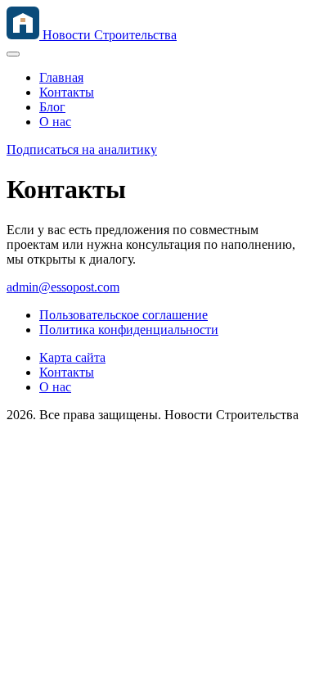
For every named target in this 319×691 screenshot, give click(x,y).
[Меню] (13, 54)
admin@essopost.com (63, 287)
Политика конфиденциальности (128, 329)
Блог (52, 107)
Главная (61, 77)
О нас (55, 122)
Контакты (66, 92)
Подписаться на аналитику (82, 149)
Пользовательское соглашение (123, 315)
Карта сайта (72, 357)
